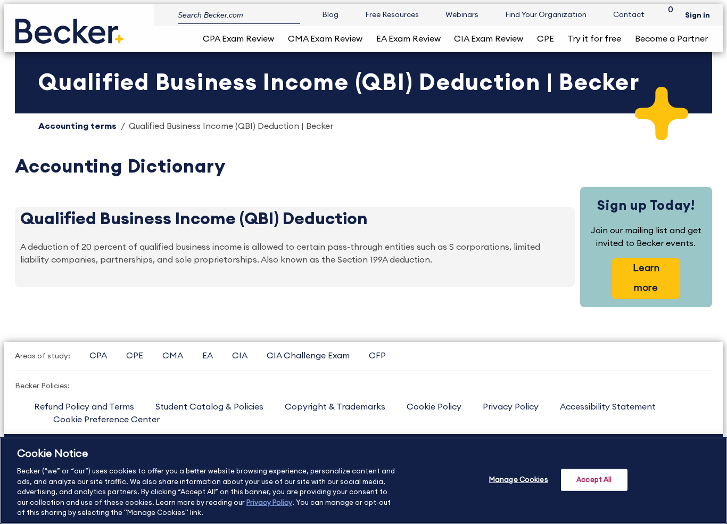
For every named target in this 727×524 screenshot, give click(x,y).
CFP (377, 355)
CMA (172, 355)
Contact (629, 15)
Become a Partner (671, 39)
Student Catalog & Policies (209, 407)
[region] (363, 480)
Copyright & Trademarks (335, 407)
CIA (239, 355)
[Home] (69, 27)
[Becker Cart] (666, 15)
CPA (98, 355)
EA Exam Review (408, 39)
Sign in (697, 15)
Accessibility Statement (608, 407)
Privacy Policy (511, 407)
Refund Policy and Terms (84, 407)
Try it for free (594, 39)
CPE (545, 39)
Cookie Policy (434, 407)
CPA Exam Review (238, 39)
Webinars (461, 15)
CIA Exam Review (488, 39)
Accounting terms (77, 126)
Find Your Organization (545, 15)
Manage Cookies (518, 479)
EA (207, 355)
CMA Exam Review (325, 39)
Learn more (646, 277)
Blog (330, 15)
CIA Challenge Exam (308, 355)
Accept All (594, 479)
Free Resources (392, 15)
